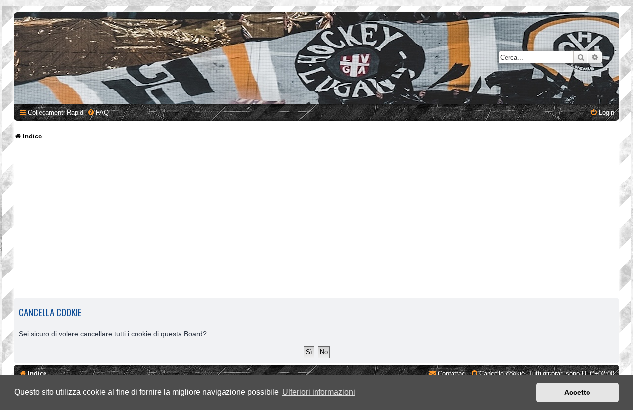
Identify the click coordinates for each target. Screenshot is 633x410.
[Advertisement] (316, 220)
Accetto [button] (577, 392)
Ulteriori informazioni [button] (318, 392)
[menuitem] (98, 112)
